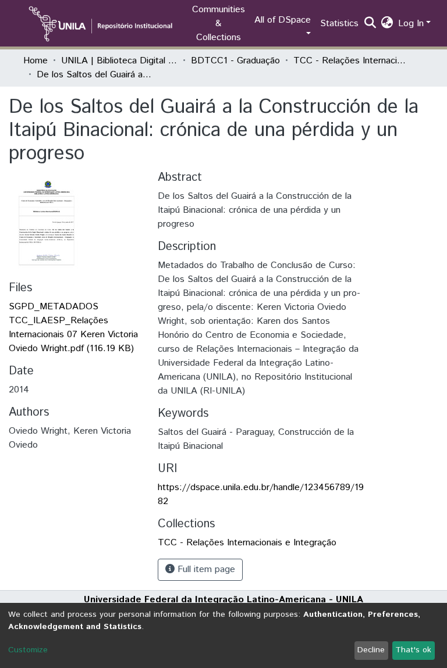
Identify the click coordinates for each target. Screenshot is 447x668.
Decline (371, 650)
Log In (411, 23)
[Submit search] (370, 24)
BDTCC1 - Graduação (235, 60)
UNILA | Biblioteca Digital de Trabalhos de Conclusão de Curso (119, 60)
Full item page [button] (205, 569)
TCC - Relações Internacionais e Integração (351, 60)
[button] (387, 24)
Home (35, 60)
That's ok (413, 650)
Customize (28, 650)
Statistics (339, 23)
